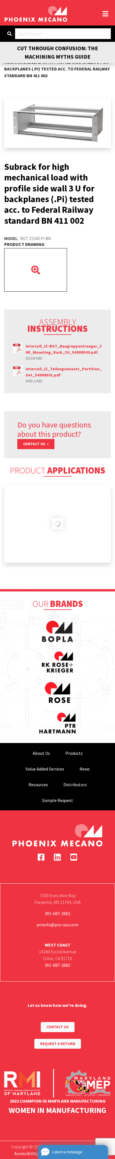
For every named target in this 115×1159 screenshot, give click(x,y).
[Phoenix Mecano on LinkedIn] (57, 857)
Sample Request (57, 800)
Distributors (75, 784)
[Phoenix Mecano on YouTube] (73, 857)
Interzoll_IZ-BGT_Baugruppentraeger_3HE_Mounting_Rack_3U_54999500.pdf (64, 349)
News (85, 769)
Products (74, 753)
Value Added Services (44, 769)
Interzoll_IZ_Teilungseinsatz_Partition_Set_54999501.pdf (64, 372)
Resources (38, 784)
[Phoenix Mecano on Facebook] (41, 857)
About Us (41, 753)
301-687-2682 (57, 913)
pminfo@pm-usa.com (57, 924)
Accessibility (26, 1153)
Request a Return (57, 1043)
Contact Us (34, 444)
